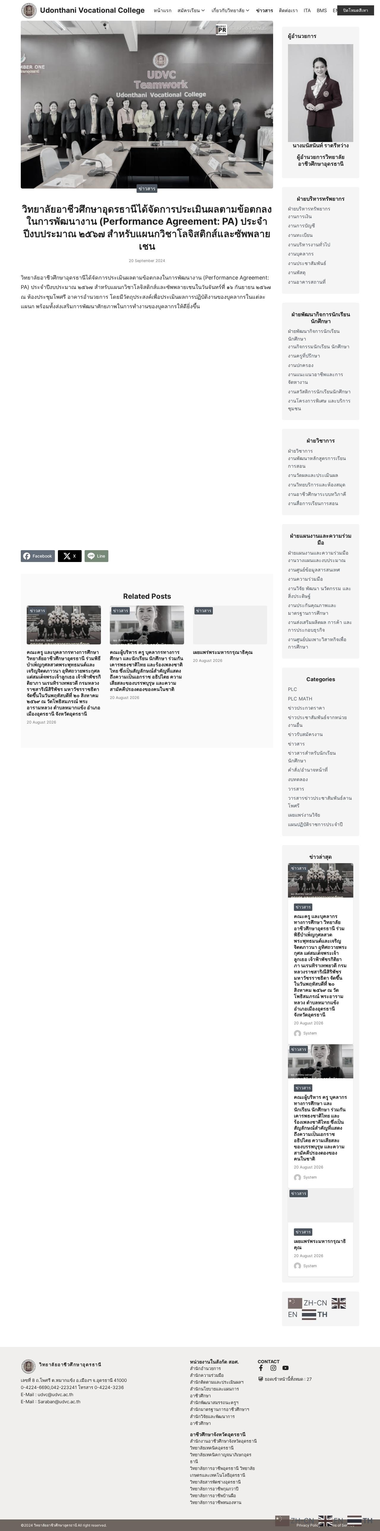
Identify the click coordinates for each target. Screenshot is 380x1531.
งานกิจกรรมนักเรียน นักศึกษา (318, 346)
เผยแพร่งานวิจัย (304, 815)
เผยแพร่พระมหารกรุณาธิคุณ (223, 652)
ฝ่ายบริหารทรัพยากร (309, 209)
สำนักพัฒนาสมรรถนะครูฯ (214, 1402)
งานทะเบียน (300, 235)
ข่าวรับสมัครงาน (305, 734)
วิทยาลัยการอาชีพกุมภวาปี (214, 1488)
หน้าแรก (163, 10)
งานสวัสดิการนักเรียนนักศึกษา (319, 392)
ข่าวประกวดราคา (306, 708)
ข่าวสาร (264, 10)
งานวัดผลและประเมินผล (313, 475)
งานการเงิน (300, 216)
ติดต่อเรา (288, 10)
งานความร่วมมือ (305, 579)
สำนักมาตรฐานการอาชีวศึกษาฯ (219, 1409)
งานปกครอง (301, 365)
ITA (307, 10)
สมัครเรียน (189, 10)
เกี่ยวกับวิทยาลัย (228, 10)
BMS (322, 10)
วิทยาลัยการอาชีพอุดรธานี (214, 1468)
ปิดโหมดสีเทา (355, 10)
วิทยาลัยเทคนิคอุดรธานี (212, 1447)
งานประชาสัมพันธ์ (307, 263)
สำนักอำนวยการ (205, 1368)
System (310, 1033)
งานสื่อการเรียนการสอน (313, 503)
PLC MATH (300, 699)
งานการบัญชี (301, 226)
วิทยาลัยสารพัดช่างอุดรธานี (215, 1481)
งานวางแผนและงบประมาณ (317, 560)
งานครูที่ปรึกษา (304, 356)
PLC (292, 689)
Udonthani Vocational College (92, 10)
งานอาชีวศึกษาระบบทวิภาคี (317, 494)
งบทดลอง (298, 779)
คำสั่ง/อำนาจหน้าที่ (308, 770)
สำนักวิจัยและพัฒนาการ (212, 1416)
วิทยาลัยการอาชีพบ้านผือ (213, 1495)
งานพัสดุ (296, 272)
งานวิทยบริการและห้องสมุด (316, 485)
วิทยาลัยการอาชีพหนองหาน (215, 1502)
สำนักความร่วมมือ (207, 1375)
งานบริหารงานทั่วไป (309, 245)
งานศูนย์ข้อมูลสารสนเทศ (314, 570)
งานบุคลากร (301, 254)
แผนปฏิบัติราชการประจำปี (315, 824)
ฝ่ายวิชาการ (300, 451)
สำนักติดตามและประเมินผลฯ (216, 1382)
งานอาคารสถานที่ (307, 282)
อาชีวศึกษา (200, 1423)
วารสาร (296, 789)
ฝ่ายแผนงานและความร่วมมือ (318, 553)
